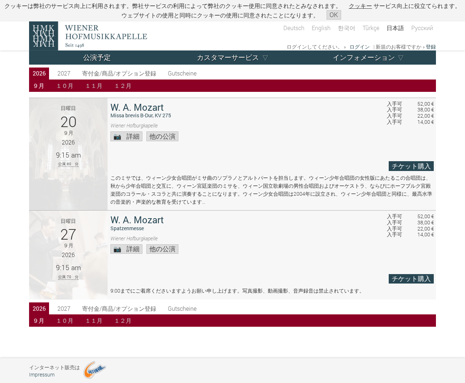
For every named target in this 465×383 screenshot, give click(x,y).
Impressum (41, 374)
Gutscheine (182, 73)
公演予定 (97, 57)
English (321, 28)
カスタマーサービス (228, 57)
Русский (422, 28)
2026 (39, 73)
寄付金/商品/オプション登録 (119, 73)
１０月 (64, 85)
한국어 (346, 28)
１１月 (93, 85)
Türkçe (371, 28)
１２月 (123, 85)
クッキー (360, 5)
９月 (38, 85)
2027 (63, 73)
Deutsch (293, 28)
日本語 (395, 28)
